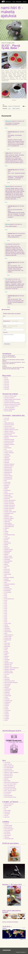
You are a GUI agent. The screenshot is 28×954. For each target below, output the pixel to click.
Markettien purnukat (8, 549)
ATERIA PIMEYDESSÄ (9, 423)
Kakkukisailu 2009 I (8, 774)
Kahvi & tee (6, 460)
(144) (6, 384)
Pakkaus (6, 564)
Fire (5, 808)
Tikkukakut (6, 656)
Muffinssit (6, 554)
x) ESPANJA (6, 692)
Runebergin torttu (8, 589)
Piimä (5, 575)
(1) (6, 377)
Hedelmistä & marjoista (9, 439)
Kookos (5, 492)
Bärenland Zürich (8, 805)
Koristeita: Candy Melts (9, 503)
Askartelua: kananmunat (9, 428)
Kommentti (5, 332)
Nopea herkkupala (8, 561)
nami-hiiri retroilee (8, 410)
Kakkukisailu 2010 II (8, 775)
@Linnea (7, 224)
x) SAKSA (6, 708)
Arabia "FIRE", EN (8, 764)
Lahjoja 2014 (7, 521)
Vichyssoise (6, 677)
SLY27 (9, 108)
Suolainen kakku (7, 636)
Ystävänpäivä (7, 685)
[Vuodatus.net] (6, 950)
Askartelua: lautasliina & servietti (11, 429)
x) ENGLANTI (7, 690)
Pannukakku (7, 566)
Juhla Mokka (7, 813)
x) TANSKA (6, 715)
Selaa (14, 1)
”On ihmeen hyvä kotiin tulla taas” (11, 405)
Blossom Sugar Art (8, 827)
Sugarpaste (6, 837)
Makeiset (6, 544)
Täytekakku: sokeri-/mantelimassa (11, 667)
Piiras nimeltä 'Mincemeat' (9, 787)
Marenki (6, 546)
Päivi (6, 279)
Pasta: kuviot (7, 570)
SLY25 (5, 607)
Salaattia (6, 625)
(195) (6, 389)
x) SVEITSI (6, 713)
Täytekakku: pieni (8, 666)
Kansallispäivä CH (8, 479)
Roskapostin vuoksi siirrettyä (10, 788)
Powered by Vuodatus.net (21, 952)
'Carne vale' (6, 418)
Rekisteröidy (18, 1)
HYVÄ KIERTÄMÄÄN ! (9, 767)
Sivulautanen (7, 628)
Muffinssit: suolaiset (8, 557)
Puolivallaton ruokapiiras (9, 584)
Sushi (5, 641)
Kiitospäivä (6, 485)
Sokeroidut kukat (7, 631)
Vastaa (6, 128)
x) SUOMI (6, 712)
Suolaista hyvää (7, 639)
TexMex (6, 654)
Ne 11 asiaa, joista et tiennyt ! (10, 784)
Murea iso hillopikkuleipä (9, 409)
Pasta (5, 567)
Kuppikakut (6, 515)
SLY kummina (7, 793)
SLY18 (5, 600)
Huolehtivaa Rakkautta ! (9, 401)
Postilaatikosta (7, 580)
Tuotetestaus (7, 659)
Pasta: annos (7, 569)
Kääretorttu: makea (8, 516)
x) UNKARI (6, 718)
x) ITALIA (6, 697)
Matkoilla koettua (7, 551)
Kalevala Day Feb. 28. (9, 803)
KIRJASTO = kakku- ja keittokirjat (11, 772)
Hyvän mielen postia (8, 442)
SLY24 (5, 605)
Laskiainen (6, 528)
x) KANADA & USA (8, 700)
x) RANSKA (6, 703)
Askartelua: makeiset (8, 431)
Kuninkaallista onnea (8, 513)
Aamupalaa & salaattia (9, 424)
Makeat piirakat (7, 543)
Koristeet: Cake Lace (8, 493)
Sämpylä (6, 648)
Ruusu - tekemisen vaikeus (10, 790)
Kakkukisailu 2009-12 (8, 465)
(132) (6, 386)
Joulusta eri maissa (8, 451)
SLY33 (5, 618)
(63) (6, 379)
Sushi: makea (7, 643)
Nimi (4, 316)
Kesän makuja (7, 482)
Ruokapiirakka (7, 590)
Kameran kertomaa (8, 475)
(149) (6, 382)
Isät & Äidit (6, 446)
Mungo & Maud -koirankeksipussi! (11, 782)
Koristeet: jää (7, 498)
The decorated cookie (8, 838)
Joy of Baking (7, 832)
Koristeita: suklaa (8, 510)
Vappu (5, 676)
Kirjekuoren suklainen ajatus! (10, 396)
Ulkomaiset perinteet (8, 672)
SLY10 (5, 593)
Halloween (6, 437)
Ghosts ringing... (7, 810)
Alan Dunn (6, 823)
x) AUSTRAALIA (7, 689)
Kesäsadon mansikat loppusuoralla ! (12, 402)
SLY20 (5, 602)
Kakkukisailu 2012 (8, 467)
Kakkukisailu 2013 (8, 469)
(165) (6, 387)
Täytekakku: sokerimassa (9, 669)
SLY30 (5, 615)
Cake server (6, 817)
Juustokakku (7, 454)
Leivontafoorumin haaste (9, 534)
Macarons (6, 541)
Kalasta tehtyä (7, 474)
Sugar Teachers (7, 835)
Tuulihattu (6, 661)
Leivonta (6, 533)
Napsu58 (7, 186)
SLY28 (5, 612)
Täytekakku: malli (8, 664)
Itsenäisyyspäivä (7, 447)
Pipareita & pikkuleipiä (9, 577)
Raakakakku (7, 587)
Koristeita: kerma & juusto (9, 505)
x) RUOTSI (6, 705)
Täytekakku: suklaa (8, 671)
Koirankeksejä (7, 490)
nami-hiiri (6, 815)
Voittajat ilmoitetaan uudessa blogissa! (12, 399)
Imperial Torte (7, 812)
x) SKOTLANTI (7, 710)
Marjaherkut (6, 547)
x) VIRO (6, 720)
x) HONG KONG (7, 695)
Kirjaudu (24, 1)
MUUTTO (6, 539)
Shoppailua (6, 626)
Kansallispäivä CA (8, 477)
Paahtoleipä (6, 562)
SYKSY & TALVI (7, 623)
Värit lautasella (7, 684)
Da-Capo (6, 807)
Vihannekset (7, 679)
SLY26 (5, 608)
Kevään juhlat (7, 483)
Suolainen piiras (7, 638)
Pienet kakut (6, 572)
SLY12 (5, 597)
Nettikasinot (8, 1)
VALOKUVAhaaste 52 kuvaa (10, 797)
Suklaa (5, 633)
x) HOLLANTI (7, 694)
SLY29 (5, 613)
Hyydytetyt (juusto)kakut (9, 444)
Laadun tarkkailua (8, 520)
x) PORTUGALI (7, 702)
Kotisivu (10, 326)
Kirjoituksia (6, 487)
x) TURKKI (6, 717)
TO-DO (5, 649)
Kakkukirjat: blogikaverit (9, 464)
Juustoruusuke (7, 456)
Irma (6, 244)
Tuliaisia (6, 657)
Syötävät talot (7, 646)
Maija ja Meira (7, 780)
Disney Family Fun (8, 830)
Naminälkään (7, 559)
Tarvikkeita (6, 653)
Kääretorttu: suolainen (9, 518)
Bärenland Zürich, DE (8, 765)
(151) (6, 381)
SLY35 (5, 621)
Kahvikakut (6, 462)
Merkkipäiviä (7, 552)
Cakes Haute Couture (8, 828)
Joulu (5, 449)
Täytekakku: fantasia (8, 662)
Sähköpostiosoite (10, 321)
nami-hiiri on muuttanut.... (9, 397)
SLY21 (5, 603)
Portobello (6, 579)
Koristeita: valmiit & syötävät (10, 511)
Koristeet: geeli (7, 495)
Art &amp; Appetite (8, 825)
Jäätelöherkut (7, 459)
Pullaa (5, 582)
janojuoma (6, 687)
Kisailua (6, 488)
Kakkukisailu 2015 (8, 472)
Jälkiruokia (6, 457)
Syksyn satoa (7, 644)
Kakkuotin (6, 779)
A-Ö (5, 421)
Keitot (5, 480)
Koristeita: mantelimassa (9, 506)
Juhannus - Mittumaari (9, 452)
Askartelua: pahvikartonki (9, 433)
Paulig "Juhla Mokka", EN (9, 785)
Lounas (5, 536)
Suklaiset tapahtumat (8, 635)
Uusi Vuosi (6, 674)
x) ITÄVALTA (6, 699)
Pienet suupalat (16, 108)
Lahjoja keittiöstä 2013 (9, 526)
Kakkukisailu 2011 (8, 777)
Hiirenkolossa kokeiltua (9, 441)
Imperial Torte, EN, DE (9, 770)
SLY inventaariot (7, 592)
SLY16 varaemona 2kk (9, 598)
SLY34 (5, 620)
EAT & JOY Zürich (8, 434)
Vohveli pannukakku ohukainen (11, 682)
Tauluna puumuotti (8, 795)
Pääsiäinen (6, 585)
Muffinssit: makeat (8, 556)
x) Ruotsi (6, 707)
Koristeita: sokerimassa (9, 508)
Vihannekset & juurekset (9, 680)
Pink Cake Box (7, 833)
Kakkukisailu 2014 (8, 470)
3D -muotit (6, 419)
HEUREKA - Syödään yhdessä (10, 436)
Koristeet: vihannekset (9, 501)
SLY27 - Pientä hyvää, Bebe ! (11, 46)
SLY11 (5, 595)
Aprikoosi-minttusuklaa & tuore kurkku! (12, 404)
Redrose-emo (8, 121)
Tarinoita (6, 651)
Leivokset (6, 531)
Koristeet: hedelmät (8, 497)
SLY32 (5, 616)
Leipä (5, 529)
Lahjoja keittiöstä (7, 523)
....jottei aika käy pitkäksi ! (9, 407)
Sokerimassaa (7, 630)
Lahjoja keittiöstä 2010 (9, 524)
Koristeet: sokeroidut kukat (9, 500)
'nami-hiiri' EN (7, 762)
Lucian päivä (7, 538)
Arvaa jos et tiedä (8, 426)
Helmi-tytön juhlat (8, 769)
